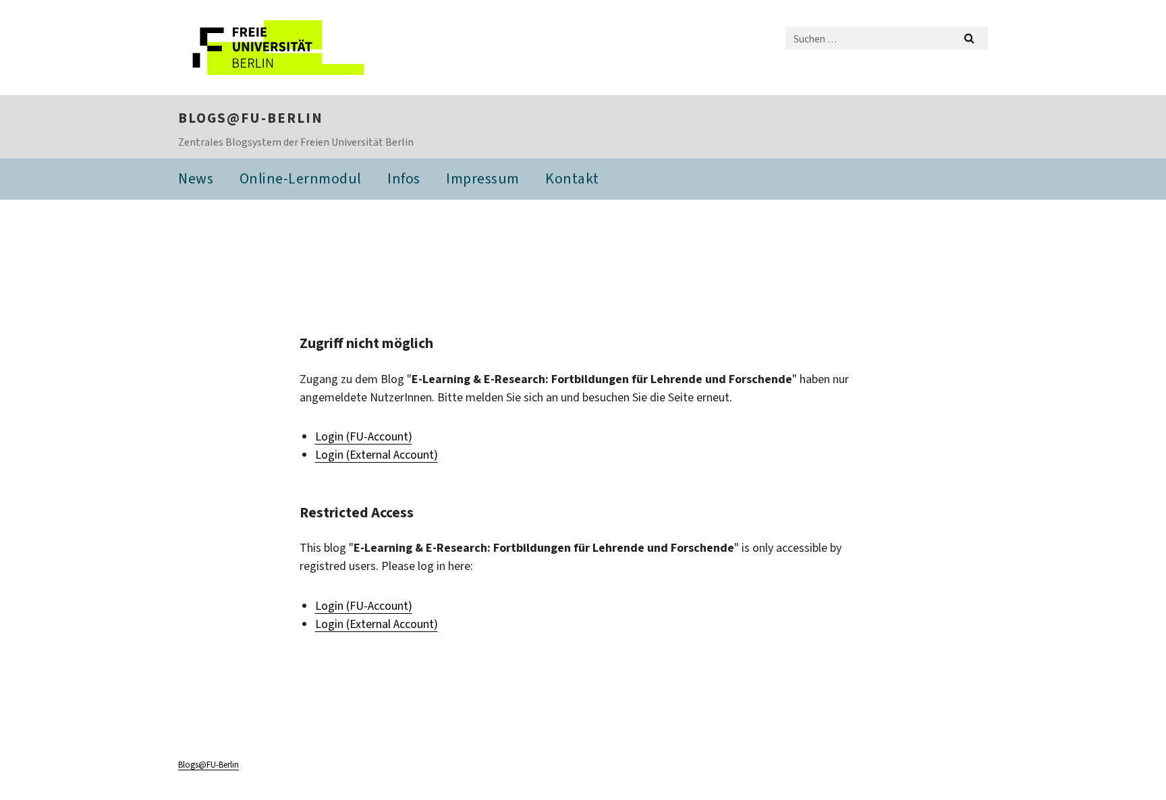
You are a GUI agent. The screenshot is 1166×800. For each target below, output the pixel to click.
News (195, 178)
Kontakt (572, 178)
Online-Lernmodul (301, 178)
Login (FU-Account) (363, 436)
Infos (403, 178)
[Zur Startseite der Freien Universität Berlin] (291, 47)
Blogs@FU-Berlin (250, 118)
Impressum (483, 178)
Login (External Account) (376, 455)
